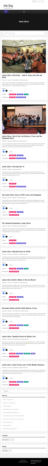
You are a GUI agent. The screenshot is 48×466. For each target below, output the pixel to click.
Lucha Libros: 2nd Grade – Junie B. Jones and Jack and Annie (22, 76)
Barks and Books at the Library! (11, 409)
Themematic (33, 463)
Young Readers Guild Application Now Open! (13, 415)
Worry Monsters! (7, 425)
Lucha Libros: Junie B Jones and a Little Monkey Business (23, 364)
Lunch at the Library (8, 399)
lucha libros (12, 94)
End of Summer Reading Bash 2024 (11, 412)
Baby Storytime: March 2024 (10, 428)
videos (26, 94)
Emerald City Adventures (9, 402)
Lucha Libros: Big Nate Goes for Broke (16, 251)
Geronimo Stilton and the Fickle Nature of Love (19, 308)
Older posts (6, 391)
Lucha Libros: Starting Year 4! (13, 166)
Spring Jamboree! (7, 406)
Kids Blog (8, 5)
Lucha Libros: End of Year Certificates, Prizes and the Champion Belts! (22, 137)
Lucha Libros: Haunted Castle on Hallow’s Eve (19, 336)
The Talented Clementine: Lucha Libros (16, 223)
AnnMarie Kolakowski (24, 80)
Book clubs (12, 97)
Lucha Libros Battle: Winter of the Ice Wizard (19, 280)
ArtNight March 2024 (8, 422)
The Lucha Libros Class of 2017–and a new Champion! (21, 195)
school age (20, 94)
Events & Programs (21, 97)
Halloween (12, 353)
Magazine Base (37, 461)
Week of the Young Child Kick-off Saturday (13, 419)
